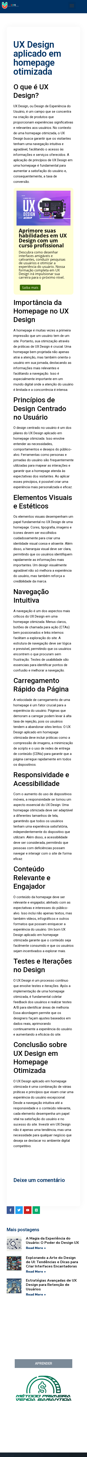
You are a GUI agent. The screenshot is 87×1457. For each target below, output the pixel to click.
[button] (72, 5)
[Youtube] (27, 1210)
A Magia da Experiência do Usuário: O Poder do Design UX (52, 1240)
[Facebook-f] (10, 1210)
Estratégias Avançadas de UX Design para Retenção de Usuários (51, 1284)
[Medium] (36, 1210)
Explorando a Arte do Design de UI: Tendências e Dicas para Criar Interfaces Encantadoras (52, 1262)
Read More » (36, 1248)
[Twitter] (19, 1210)
